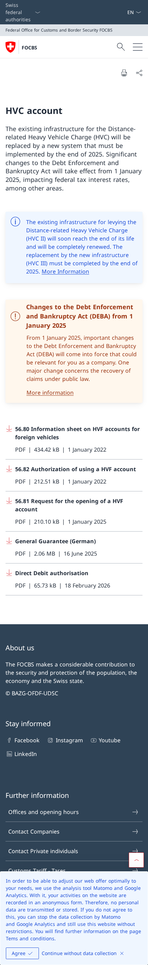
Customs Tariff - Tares (37, 870)
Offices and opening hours (43, 812)
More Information (65, 271)
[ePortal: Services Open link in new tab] (124, 12)
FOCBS (29, 47)
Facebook (27, 740)
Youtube (109, 740)
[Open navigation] (137, 47)
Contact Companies (34, 831)
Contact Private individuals (43, 851)
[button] (136, 860)
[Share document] (139, 72)
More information (50, 392)
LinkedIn (25, 754)
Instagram (69, 740)
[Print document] (123, 72)
